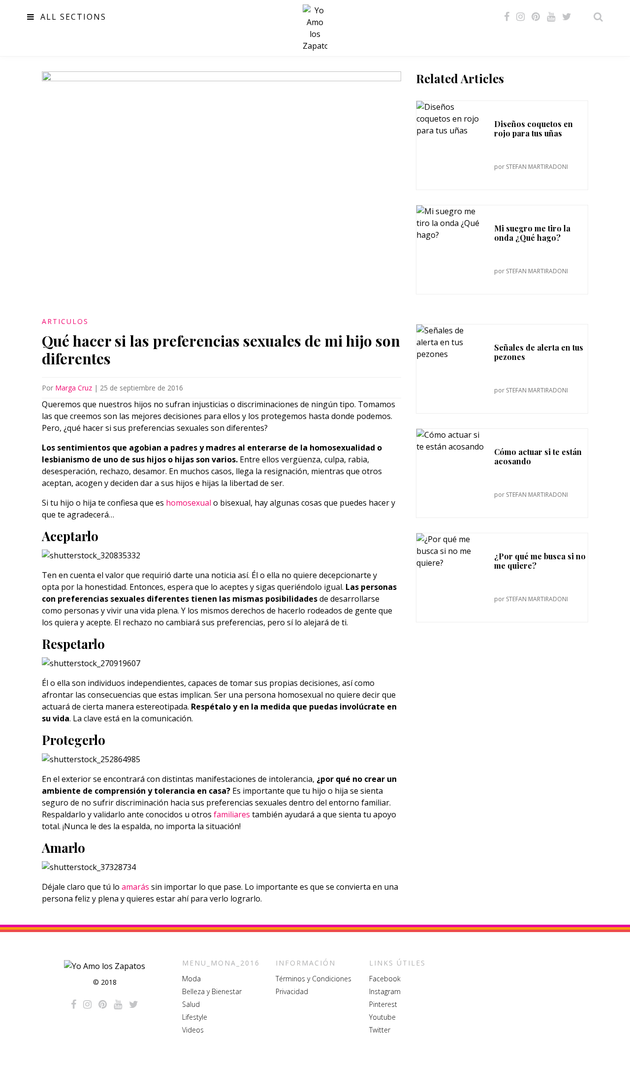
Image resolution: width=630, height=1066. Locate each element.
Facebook (385, 978)
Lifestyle (194, 1017)
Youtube (382, 1017)
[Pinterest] (536, 16)
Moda (191, 978)
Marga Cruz (73, 387)
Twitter (379, 1029)
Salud (191, 1004)
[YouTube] (551, 16)
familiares (233, 814)
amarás (136, 886)
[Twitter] (566, 16)
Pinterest (383, 1004)
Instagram (385, 991)
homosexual (188, 502)
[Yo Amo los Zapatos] (315, 28)
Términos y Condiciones (313, 978)
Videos (193, 1029)
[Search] (595, 16)
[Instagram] (520, 16)
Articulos (65, 321)
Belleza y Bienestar (212, 991)
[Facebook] (506, 16)
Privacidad (292, 991)
